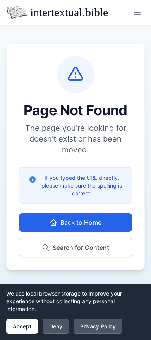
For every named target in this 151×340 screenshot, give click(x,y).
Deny (55, 326)
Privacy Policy (98, 326)
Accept (22, 326)
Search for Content (81, 247)
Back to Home (80, 222)
